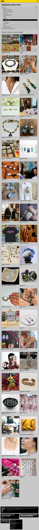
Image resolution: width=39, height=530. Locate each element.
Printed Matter (7, 26)
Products (4, 8)
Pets (4, 25)
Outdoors (5, 23)
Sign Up (3, 517)
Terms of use (12, 527)
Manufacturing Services (8, 28)
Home (4, 17)
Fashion (5, 13)
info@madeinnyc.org (14, 524)
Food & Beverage (7, 15)
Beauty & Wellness (7, 11)
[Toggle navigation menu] (37, 1)
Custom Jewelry (7, 20)
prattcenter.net (9, 510)
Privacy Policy (13, 528)
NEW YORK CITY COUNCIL (28, 516)
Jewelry (5, 18)
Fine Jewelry (6, 21)
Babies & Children (7, 10)
